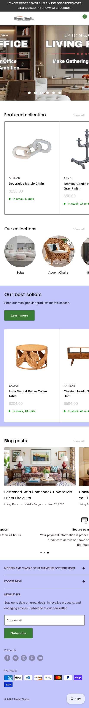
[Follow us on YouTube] (40, 658)
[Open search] (64, 18)
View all (79, 115)
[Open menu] (6, 18)
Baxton (14, 385)
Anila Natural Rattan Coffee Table (28, 394)
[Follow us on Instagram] (24, 658)
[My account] (72, 18)
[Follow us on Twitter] (16, 658)
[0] (81, 18)
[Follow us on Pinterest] (32, 658)
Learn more (19, 315)
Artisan (14, 177)
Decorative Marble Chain (26, 183)
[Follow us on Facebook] (7, 658)
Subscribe (18, 633)
